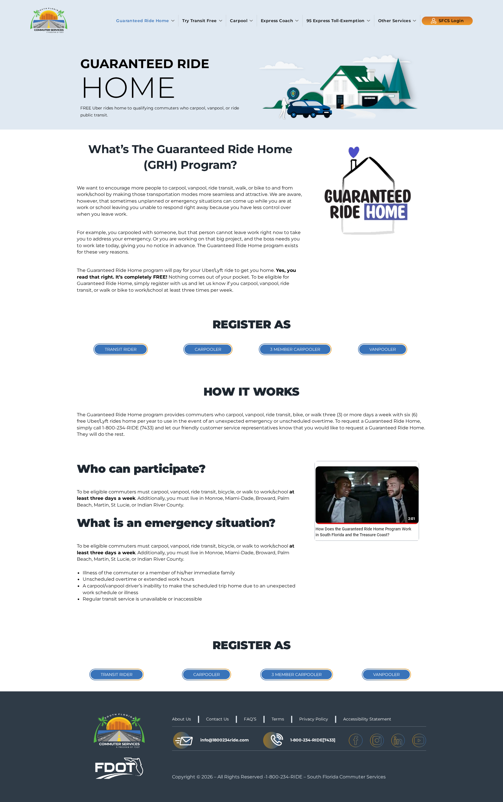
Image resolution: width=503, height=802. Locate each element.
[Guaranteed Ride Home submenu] (173, 21)
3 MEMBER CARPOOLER (295, 349)
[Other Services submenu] (414, 21)
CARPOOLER (208, 349)
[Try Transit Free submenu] (221, 21)
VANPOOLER (382, 349)
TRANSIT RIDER (121, 349)
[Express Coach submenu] (297, 21)
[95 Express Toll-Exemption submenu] (368, 21)
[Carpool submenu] (251, 21)
